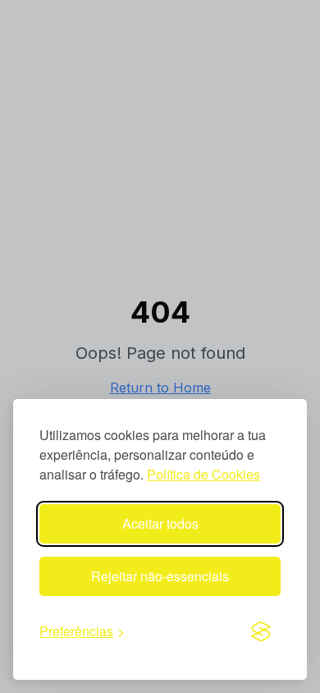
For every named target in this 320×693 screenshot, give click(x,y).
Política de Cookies (203, 474)
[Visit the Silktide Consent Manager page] (261, 631)
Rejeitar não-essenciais (160, 576)
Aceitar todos (160, 523)
